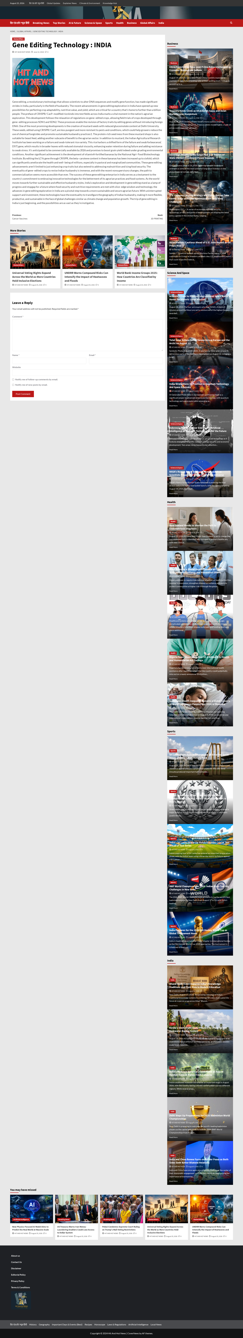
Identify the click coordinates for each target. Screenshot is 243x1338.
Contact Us (16, 1262)
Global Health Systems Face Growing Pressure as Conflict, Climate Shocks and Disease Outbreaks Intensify (195, 610)
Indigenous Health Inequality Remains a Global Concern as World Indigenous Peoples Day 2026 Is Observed (199, 702)
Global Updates (53, 3)
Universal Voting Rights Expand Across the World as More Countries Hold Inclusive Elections (34, 277)
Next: (157, 217)
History (33, 1324)
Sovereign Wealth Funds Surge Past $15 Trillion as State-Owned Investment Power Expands (196, 156)
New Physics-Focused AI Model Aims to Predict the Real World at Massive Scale (30, 1228)
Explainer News (70, 3)
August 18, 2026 (193, 118)
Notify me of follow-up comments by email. (36, 379)
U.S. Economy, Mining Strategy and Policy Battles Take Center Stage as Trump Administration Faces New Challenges (199, 199)
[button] (231, 22)
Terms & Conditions (20, 1287)
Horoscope (99, 1324)
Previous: (19, 217)
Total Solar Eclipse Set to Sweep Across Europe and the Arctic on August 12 (199, 341)
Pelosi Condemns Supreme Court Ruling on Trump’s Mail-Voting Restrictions (121, 1228)
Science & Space (93, 23)
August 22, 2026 (193, 303)
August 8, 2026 (193, 206)
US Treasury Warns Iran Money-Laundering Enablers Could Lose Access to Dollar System (75, 1229)
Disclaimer (16, 1268)
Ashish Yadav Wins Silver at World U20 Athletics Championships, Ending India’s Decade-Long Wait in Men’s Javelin (197, 799)
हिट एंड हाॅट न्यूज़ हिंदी (36, 3)
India (161, 23)
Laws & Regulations (116, 1324)
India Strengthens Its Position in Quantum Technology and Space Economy (199, 385)
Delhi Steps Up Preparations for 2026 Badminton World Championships (199, 1117)
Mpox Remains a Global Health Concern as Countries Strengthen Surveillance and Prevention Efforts (197, 571)
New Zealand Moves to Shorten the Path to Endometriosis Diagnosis (192, 527)
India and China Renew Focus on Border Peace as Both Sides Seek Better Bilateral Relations (198, 1161)
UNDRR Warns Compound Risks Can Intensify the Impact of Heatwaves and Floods (86, 277)
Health (119, 23)
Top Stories (59, 23)
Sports (109, 23)
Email (92, 355)
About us (15, 1255)
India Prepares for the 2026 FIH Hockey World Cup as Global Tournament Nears (198, 931)
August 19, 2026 (193, 74)
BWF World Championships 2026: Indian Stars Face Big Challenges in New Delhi (199, 888)
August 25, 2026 (36, 285)
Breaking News (41, 23)
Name (15, 355)
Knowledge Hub (110, 3)
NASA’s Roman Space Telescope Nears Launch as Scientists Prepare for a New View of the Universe (196, 473)
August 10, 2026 (193, 347)
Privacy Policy (17, 1281)
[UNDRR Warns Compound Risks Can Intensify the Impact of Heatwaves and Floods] (87, 252)
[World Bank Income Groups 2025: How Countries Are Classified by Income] (140, 252)
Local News (156, 1324)
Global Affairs (147, 23)
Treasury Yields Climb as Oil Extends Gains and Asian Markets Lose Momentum (197, 112)
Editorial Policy (18, 1274)
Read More (173, 89)
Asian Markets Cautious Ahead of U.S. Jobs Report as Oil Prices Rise (200, 244)
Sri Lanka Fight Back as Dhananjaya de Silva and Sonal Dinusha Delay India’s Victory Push (199, 756)
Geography (44, 1324)
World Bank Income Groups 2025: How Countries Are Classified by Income (137, 277)
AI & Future (75, 23)
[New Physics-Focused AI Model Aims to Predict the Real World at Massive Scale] (31, 1209)
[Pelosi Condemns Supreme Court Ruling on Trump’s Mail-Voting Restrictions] (121, 1209)
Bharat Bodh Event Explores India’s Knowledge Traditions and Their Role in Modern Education (195, 985)
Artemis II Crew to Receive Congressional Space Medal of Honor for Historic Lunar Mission (200, 297)
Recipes (88, 1324)
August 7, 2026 (193, 250)
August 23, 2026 (193, 991)
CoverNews (133, 1333)
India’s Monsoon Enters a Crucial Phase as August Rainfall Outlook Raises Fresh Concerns (196, 1073)
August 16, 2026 (193, 162)
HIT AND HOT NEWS (22, 52)
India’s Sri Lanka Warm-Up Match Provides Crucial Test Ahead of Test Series (199, 844)
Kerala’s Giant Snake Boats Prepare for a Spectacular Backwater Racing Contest (198, 1029)
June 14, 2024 (39, 52)
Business (132, 23)
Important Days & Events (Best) (67, 1324)
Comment (17, 316)
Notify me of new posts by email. (31, 384)
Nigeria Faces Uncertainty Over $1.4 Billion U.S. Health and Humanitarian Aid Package (199, 658)
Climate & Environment (89, 3)
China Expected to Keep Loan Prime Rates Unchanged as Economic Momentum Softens (200, 68)
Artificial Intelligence (21, 1219)
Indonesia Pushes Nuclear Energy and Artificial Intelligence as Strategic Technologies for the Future (197, 429)
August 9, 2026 (193, 391)
